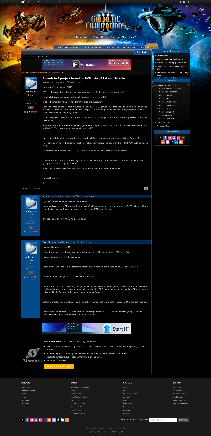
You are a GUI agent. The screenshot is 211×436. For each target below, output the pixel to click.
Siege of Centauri (77, 410)
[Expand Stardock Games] (155, 122)
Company (127, 383)
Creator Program (129, 407)
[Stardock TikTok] (172, 142)
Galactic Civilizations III (37, 72)
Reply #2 (46, 242)
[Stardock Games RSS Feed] (181, 142)
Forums (126, 413)
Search (40, 57)
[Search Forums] (188, 2)
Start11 (23, 394)
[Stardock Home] (23, 1)
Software (31, 2)
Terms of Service (103, 432)
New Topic (142, 52)
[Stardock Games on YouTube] (170, 137)
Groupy (23, 407)
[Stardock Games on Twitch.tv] (174, 137)
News (61, 2)
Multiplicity (25, 403)
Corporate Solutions (28, 390)
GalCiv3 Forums (75, 82)
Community (51, 2)
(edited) (93, 196)
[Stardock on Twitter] (161, 137)
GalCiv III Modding (55, 72)
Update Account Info (180, 403)
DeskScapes (25, 400)
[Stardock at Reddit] (163, 142)
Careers (126, 397)
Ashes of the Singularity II (80, 387)
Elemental (74, 390)
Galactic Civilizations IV (79, 394)
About (125, 387)
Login (48, 57)
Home (24, 72)
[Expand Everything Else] (155, 126)
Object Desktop (26, 387)
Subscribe (183, 420)
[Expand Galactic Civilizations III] (155, 85)
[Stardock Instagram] (178, 137)
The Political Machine (78, 403)
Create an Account (179, 394)
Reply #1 (46, 196)
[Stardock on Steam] (183, 137)
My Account (177, 390)
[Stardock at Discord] (167, 142)
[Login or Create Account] (180, 2)
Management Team (130, 394)
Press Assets (127, 403)
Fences (23, 397)
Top (148, 196)
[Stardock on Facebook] (165, 137)
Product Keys (178, 397)
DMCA (114, 432)
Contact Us (127, 410)
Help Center (177, 387)
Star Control (75, 400)
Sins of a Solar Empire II (79, 397)
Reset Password (179, 400)
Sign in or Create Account (59, 366)
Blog (67, 2)
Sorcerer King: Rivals (78, 413)
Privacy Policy (91, 432)
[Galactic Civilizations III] (105, 25)
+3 (31, 107)
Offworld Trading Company (80, 407)
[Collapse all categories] (188, 84)
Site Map (121, 432)
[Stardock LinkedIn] (176, 142)
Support (76, 2)
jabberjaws (31, 91)
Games (40, 2)
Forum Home (30, 57)
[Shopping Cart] (184, 2)
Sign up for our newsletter (134, 420)
